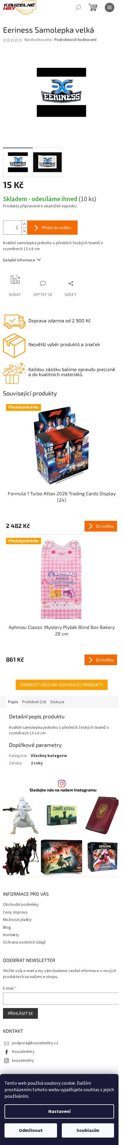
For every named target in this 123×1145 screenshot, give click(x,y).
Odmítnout (31, 1130)
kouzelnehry (23, 1061)
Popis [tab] (13, 702)
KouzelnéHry (23, 1052)
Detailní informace (19, 260)
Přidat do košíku (56, 227)
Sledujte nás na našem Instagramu (63, 790)
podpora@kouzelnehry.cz (35, 1043)
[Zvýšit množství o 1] (24, 224)
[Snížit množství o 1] (24, 231)
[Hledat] (78, 7)
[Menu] (110, 7)
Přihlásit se (20, 1013)
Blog (7, 927)
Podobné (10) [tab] (34, 702)
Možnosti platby (17, 920)
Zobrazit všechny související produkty (61, 684)
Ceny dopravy (15, 912)
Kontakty (11, 935)
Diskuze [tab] (57, 702)
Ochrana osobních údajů (24, 942)
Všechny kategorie (49, 756)
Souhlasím (87, 1130)
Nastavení (59, 1111)
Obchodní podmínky (21, 905)
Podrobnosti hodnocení (75, 40)
